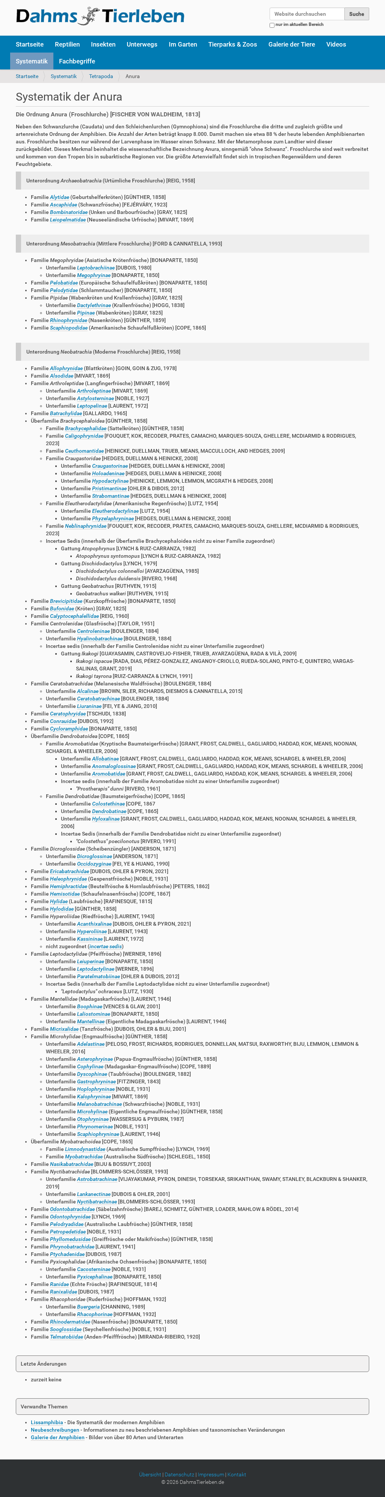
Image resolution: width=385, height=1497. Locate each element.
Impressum (211, 1474)
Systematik (32, 61)
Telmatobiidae (66, 1337)
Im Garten (183, 44)
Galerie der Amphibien (58, 1437)
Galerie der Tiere (291, 44)
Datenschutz (179, 1474)
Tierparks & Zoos (232, 44)
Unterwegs (142, 44)
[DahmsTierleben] (100, 16)
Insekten (103, 44)
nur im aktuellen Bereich (300, 24)
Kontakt (236, 1474)
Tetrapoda (101, 76)
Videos (336, 44)
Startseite (30, 44)
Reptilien (67, 44)
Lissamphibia (47, 1422)
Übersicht (150, 1474)
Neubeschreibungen (55, 1430)
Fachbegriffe (77, 61)
